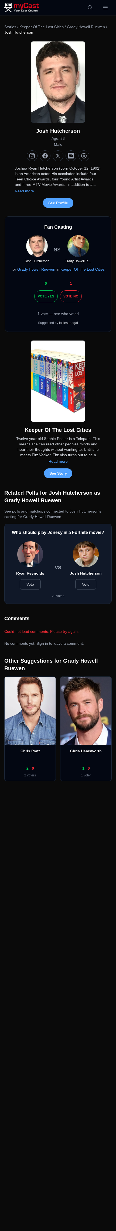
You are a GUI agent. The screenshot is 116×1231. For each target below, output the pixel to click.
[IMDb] (71, 155)
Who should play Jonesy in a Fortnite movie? (58, 532)
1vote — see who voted (58, 314)
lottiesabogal (68, 323)
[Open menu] (105, 7)
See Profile (58, 203)
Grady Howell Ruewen (86, 27)
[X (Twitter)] (58, 155)
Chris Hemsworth (86, 751)
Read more (24, 191)
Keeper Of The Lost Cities (41, 27)
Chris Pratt (30, 751)
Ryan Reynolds (30, 573)
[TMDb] (84, 155)
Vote (30, 584)
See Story (58, 473)
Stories (10, 27)
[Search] (90, 7)
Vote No (70, 296)
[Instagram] (32, 155)
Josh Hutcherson (86, 573)
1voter (86, 775)
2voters (30, 775)
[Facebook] (45, 155)
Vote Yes (46, 296)
